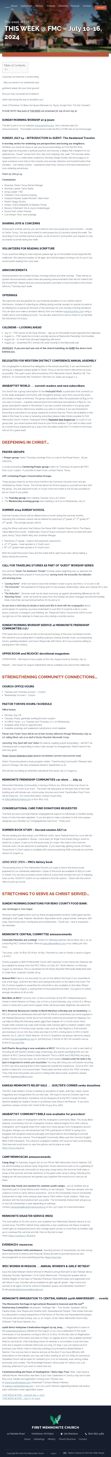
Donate (101, 7)
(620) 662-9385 (96, 1433)
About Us (14, 7)
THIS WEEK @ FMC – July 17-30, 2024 (21, 1398)
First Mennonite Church (55, 1427)
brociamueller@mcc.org (22, 1039)
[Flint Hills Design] (65, 1453)
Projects (51, 6)
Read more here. (53, 1257)
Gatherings (26, 6)
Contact (87, 6)
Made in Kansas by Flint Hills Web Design (86, 1453)
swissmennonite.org (16, 1331)
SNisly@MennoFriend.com (18, 799)
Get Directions (70, 1433)
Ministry (39, 6)
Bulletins (63, 6)
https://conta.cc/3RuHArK (21, 1235)
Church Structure (67, 1439)
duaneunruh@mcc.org (21, 1076)
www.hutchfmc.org (44, 125)
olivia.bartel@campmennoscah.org (28, 1207)
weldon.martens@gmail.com (19, 1386)
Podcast (75, 6)
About (27, 1439)
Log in (53, 1453)
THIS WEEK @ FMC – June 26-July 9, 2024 (23, 1395)
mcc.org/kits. (18, 1042)
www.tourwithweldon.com (18, 1382)
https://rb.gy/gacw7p (13, 1148)
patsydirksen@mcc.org (54, 943)
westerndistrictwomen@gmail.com (25, 1289)
